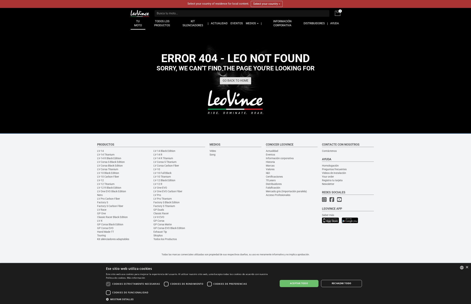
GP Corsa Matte (162, 224)
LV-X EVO (158, 217)
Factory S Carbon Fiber (110, 206)
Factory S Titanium (164, 206)
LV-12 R (157, 184)
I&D (268, 172)
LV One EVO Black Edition (111, 191)
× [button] (466, 267)
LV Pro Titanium (162, 198)
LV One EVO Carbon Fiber (167, 191)
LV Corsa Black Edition (110, 165)
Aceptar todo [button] (299, 283)
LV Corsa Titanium (107, 169)
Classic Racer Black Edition (112, 217)
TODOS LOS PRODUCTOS (162, 23)
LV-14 (100, 150)
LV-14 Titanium (105, 154)
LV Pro (157, 195)
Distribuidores (274, 184)
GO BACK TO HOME (235, 80)
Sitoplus (158, 235)
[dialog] (235, 283)
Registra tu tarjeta (332, 180)
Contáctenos (329, 150)
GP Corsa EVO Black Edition (169, 228)
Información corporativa (280, 158)
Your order (328, 176)
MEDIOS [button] (251, 23)
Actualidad (272, 150)
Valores (270, 169)
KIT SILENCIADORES (193, 23)
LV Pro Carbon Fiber (108, 198)
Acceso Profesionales (278, 195)
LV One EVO (160, 187)
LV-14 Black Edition (164, 150)
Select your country (266, 4)
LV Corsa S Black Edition (111, 161)
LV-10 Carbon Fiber (108, 176)
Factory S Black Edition (166, 202)
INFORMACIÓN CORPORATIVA (282, 23)
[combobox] (462, 267)
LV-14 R (157, 154)
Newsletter (328, 184)
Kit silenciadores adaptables (113, 239)
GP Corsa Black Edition (110, 224)
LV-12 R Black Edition (109, 187)
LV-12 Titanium (105, 184)
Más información (136, 277)
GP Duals (158, 209)
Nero (100, 195)
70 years (271, 180)
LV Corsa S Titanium (164, 161)
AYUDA (334, 23)
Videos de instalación (334, 172)
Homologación (330, 165)
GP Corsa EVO (105, 228)
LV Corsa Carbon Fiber (166, 165)
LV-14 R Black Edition (109, 158)
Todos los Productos (165, 239)
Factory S (102, 202)
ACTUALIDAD (219, 23)
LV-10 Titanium (162, 176)
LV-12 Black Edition (164, 180)
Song (212, 154)
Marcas (270, 165)
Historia (270, 161)
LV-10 (156, 169)
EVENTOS (237, 23)
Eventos (270, 154)
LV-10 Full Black (162, 172)
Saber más (328, 215)
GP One (101, 213)
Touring (101, 235)
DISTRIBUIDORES (314, 23)
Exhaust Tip (160, 231)
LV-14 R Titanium (163, 158)
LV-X (99, 220)
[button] (189, 299)
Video (213, 150)
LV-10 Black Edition (108, 172)
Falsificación (273, 187)
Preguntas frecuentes (334, 169)
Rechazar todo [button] (341, 283)
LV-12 (100, 180)
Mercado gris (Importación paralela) (286, 191)
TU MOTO (138, 23)
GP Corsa (158, 220)
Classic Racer (161, 213)
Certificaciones (274, 176)
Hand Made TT (105, 231)
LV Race (101, 209)
